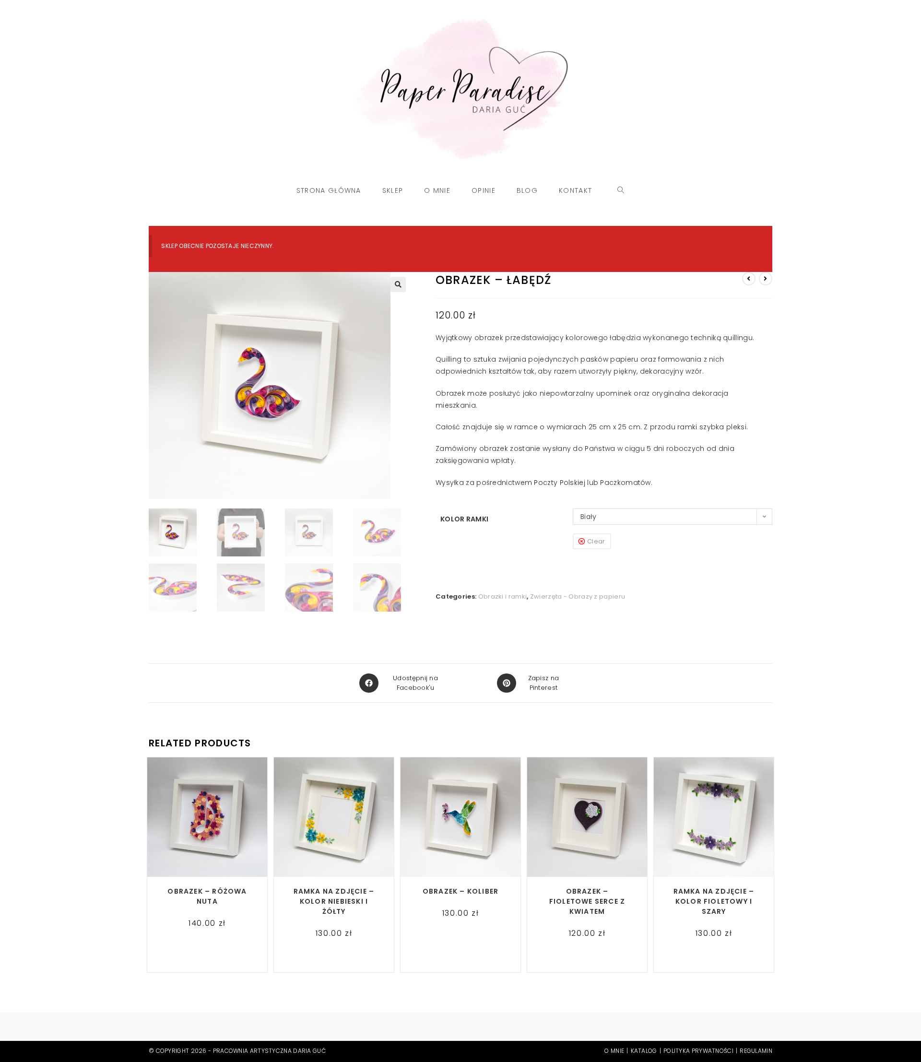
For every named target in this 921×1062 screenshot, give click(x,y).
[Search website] (621, 190)
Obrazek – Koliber (460, 891)
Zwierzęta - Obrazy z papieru (577, 596)
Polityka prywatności (698, 1051)
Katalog (644, 1051)
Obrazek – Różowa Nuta (207, 896)
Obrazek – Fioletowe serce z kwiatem (587, 901)
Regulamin (756, 1051)
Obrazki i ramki (502, 596)
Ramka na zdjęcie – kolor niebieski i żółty (334, 901)
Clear (596, 541)
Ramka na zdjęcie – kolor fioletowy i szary (714, 901)
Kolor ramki (464, 519)
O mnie (614, 1051)
